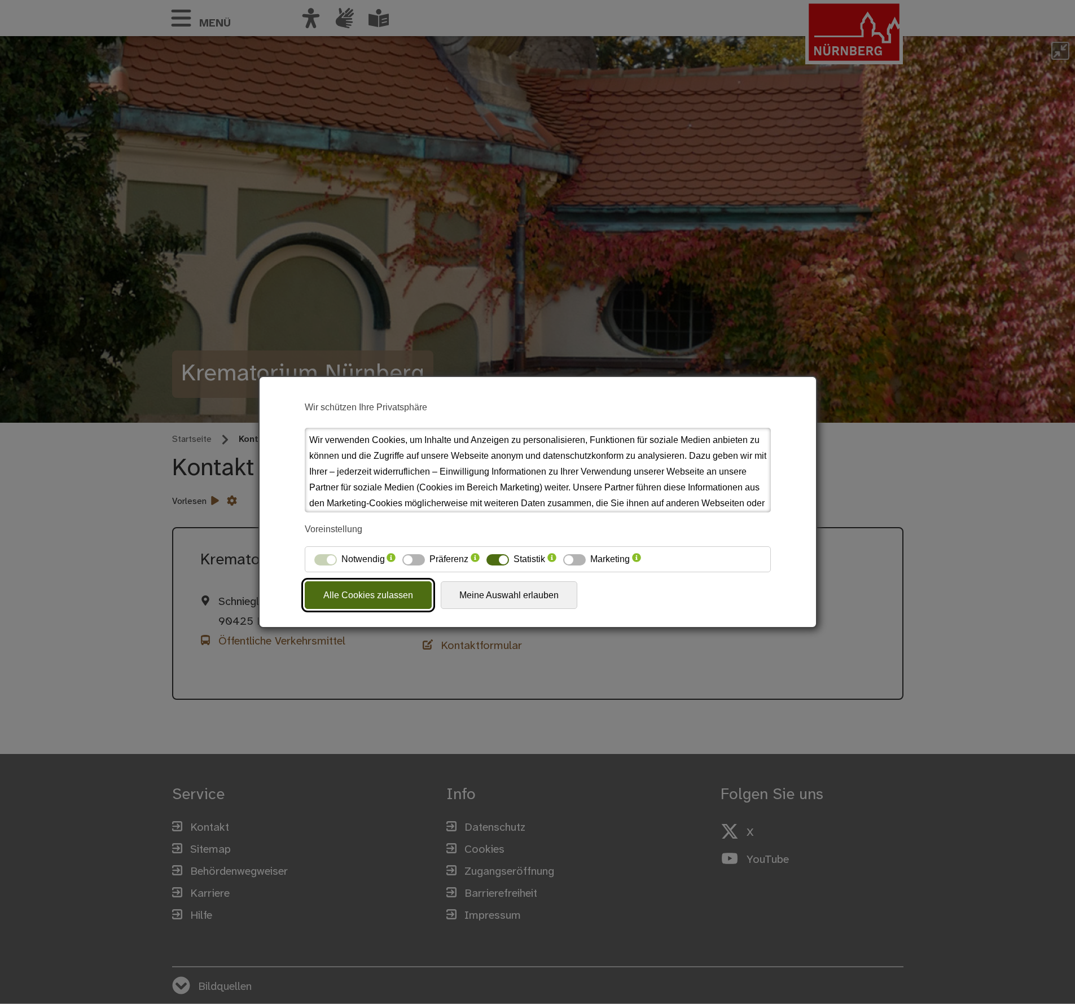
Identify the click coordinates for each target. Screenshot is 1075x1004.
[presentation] (391, 559)
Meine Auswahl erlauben (509, 595)
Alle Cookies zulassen (368, 595)
